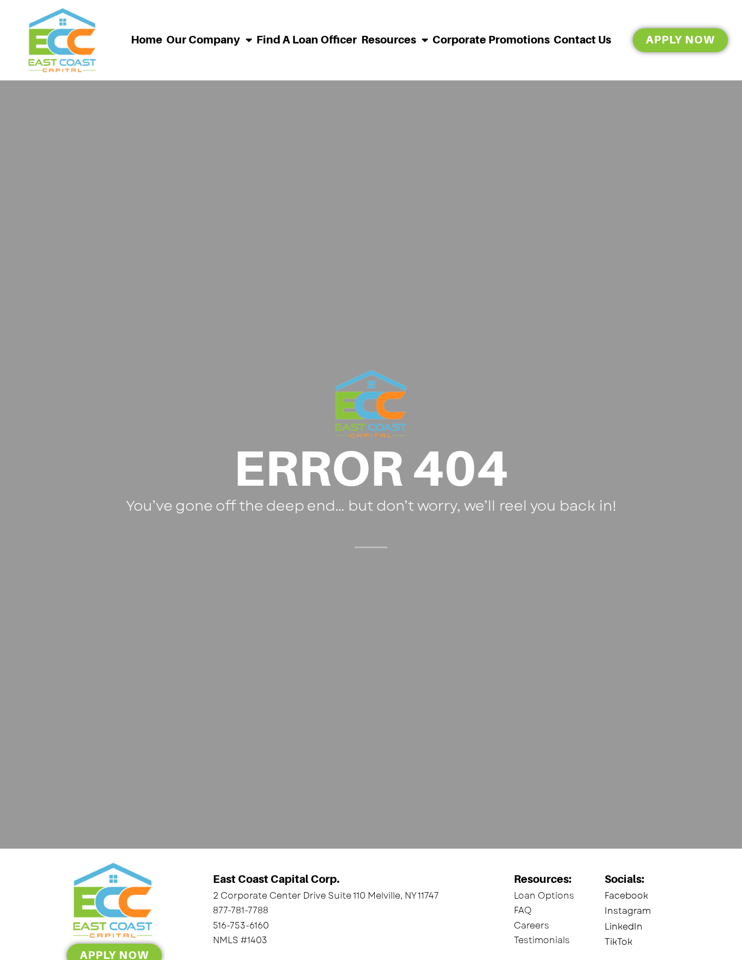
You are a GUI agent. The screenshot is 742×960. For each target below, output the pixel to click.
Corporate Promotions (491, 40)
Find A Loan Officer (306, 40)
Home (146, 40)
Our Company (203, 40)
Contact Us (582, 40)
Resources (388, 40)
